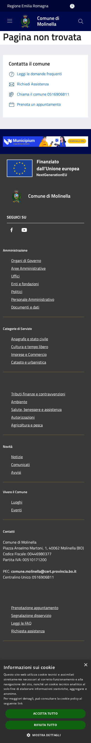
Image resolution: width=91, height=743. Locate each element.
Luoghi (16, 502)
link (20, 703)
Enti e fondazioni (25, 284)
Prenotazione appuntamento (34, 608)
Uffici (15, 276)
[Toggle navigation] (10, 21)
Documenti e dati (25, 307)
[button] (45, 735)
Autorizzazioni (23, 417)
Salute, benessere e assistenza (36, 409)
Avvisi (16, 472)
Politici (16, 291)
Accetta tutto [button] (45, 713)
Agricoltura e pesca (27, 425)
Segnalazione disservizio (31, 615)
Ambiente (19, 402)
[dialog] (45, 701)
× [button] (85, 665)
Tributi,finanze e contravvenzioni (38, 394)
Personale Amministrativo (32, 299)
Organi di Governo (26, 260)
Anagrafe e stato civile (29, 339)
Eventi (16, 510)
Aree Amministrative (28, 268)
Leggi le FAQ (21, 623)
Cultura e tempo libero (29, 347)
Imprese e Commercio (29, 354)
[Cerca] (81, 21)
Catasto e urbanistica (28, 362)
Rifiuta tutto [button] (45, 725)
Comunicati (20, 464)
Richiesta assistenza (28, 631)
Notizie (17, 457)
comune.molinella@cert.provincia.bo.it (43, 571)
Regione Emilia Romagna (27, 6)
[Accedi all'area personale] (72, 6)
